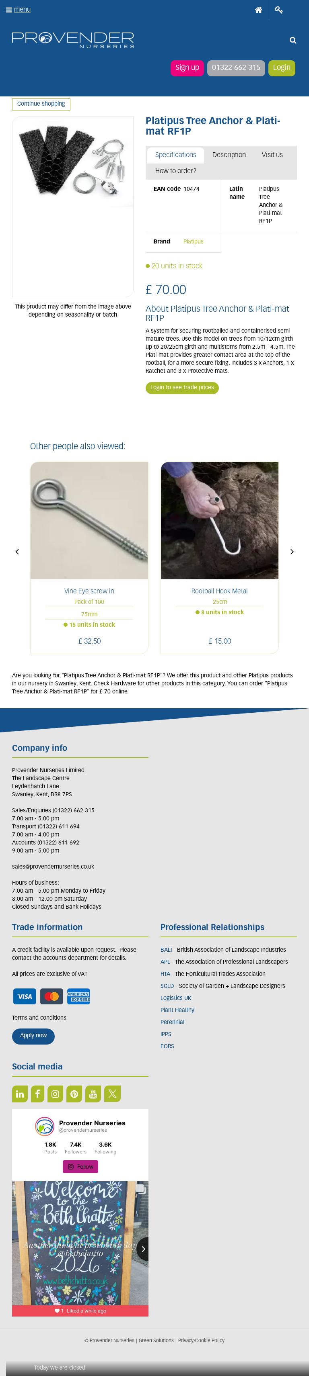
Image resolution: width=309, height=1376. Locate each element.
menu (22, 9)
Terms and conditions (39, 1018)
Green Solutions (156, 1341)
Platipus (193, 242)
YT (93, 1094)
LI (20, 1094)
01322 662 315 (236, 68)
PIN (74, 1094)
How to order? (176, 171)
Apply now (33, 1036)
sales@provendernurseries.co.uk (53, 867)
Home (259, 10)
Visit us (272, 155)
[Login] (279, 10)
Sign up (187, 68)
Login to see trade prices (182, 388)
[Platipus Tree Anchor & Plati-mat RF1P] (72, 207)
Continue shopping (41, 104)
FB (37, 1094)
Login (281, 68)
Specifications (175, 155)
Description (229, 155)
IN (55, 1094)
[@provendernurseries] (45, 1126)
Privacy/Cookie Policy (201, 1341)
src (293, 40)
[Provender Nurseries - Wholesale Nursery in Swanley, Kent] (73, 40)
